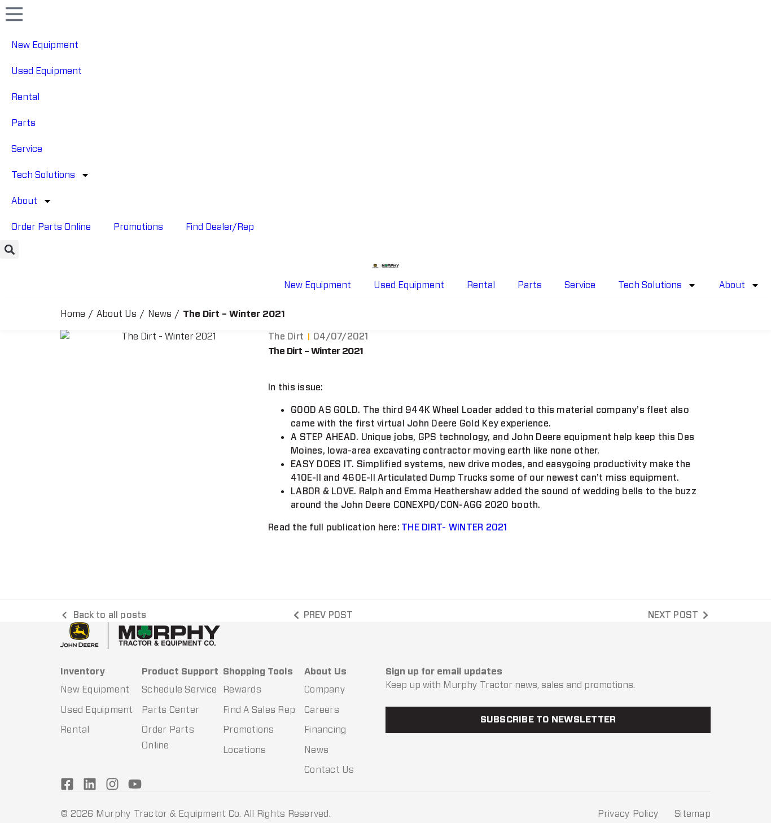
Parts (23, 123)
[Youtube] (135, 784)
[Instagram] (112, 784)
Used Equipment (46, 71)
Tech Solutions (43, 175)
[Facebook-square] (67, 784)
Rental (25, 97)
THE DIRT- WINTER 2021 (454, 527)
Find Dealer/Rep (220, 227)
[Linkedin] (90, 784)
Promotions (138, 227)
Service (26, 149)
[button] (9, 249)
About (24, 201)
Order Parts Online (51, 227)
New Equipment (44, 45)
